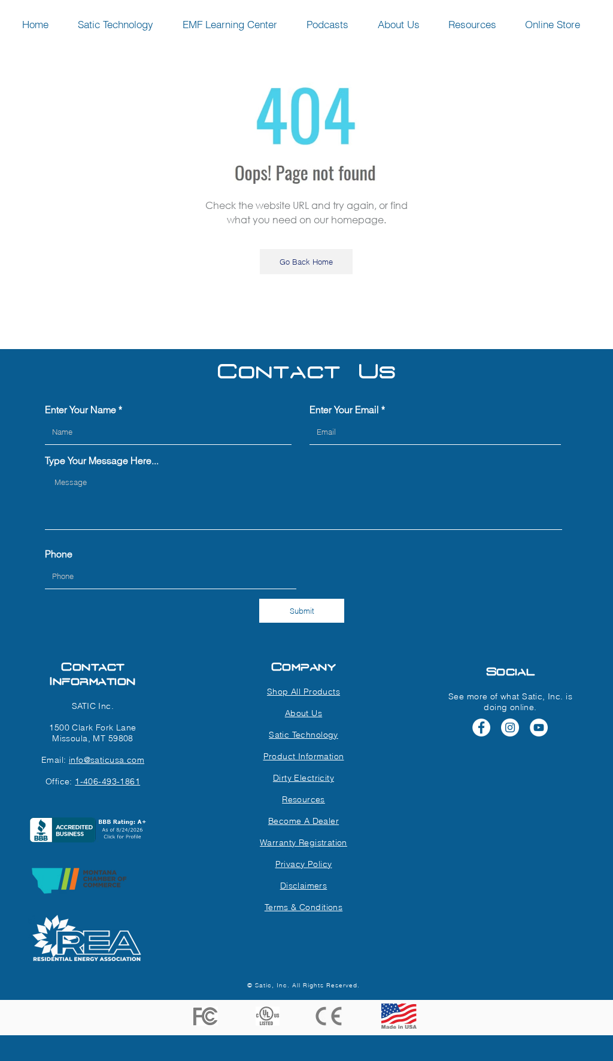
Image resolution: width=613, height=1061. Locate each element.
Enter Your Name (80, 409)
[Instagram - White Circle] (510, 727)
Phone (58, 554)
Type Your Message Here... (102, 460)
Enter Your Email (344, 409)
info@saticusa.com (106, 759)
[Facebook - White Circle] (481, 727)
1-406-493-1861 (107, 781)
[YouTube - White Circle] (539, 727)
